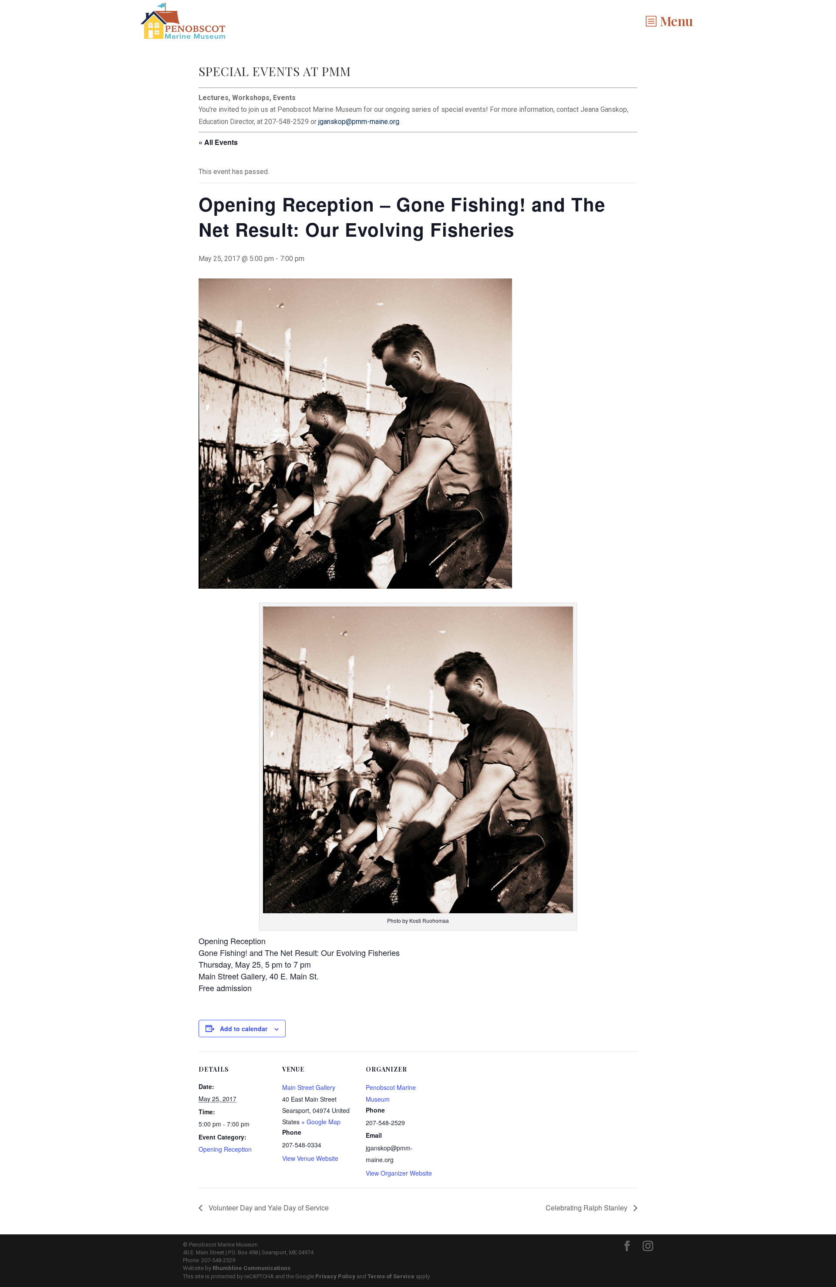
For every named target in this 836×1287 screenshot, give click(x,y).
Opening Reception (225, 1149)
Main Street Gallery (308, 1087)
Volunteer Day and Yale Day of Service (268, 1208)
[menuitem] (669, 21)
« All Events (218, 142)
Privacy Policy (335, 1276)
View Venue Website (310, 1158)
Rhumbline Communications (251, 1268)
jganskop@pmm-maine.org (358, 121)
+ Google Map (320, 1121)
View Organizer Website (399, 1173)
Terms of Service (391, 1276)
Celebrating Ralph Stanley (587, 1208)
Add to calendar (243, 1028)
